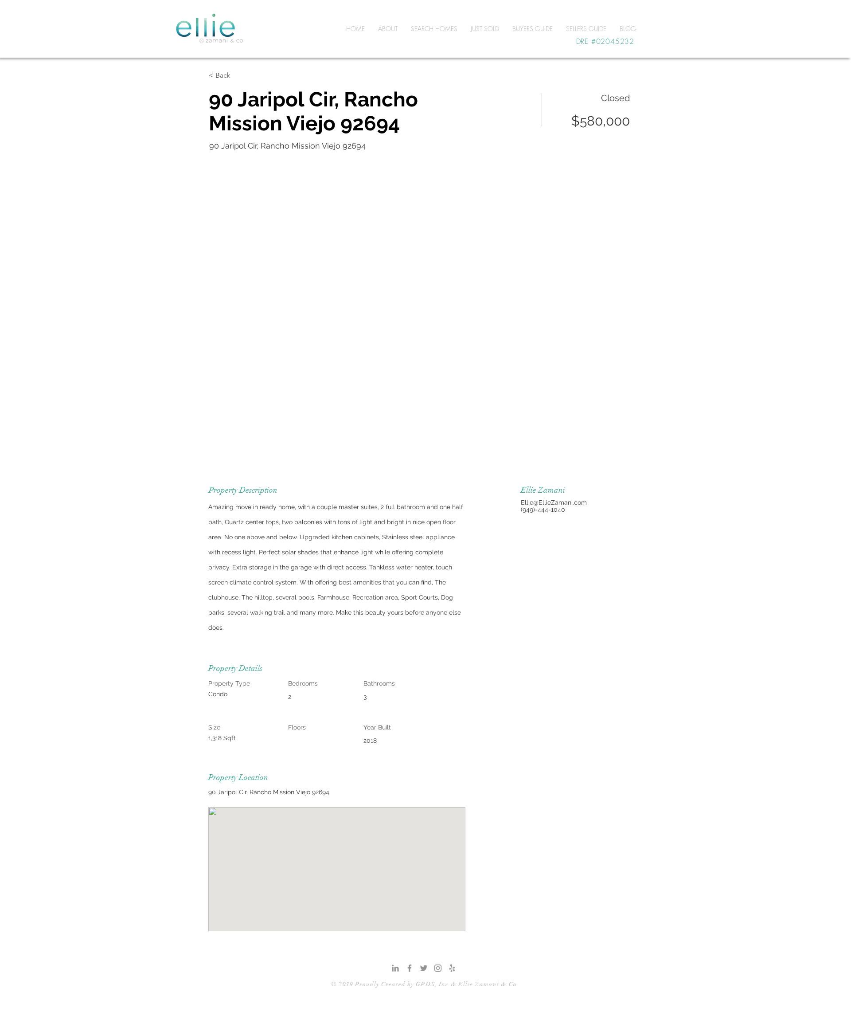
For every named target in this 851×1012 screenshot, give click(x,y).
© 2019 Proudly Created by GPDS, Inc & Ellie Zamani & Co (424, 984)
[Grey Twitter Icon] (424, 968)
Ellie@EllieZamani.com (554, 502)
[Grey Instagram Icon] (438, 968)
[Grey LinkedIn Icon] (395, 968)
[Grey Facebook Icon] (409, 968)
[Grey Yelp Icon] (452, 968)
